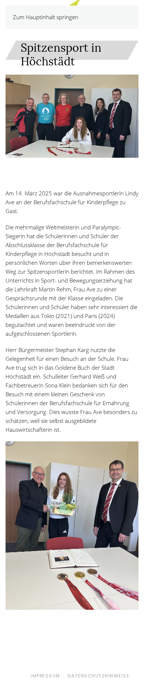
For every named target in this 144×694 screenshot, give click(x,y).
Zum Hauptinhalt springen (45, 17)
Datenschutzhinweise (99, 676)
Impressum (45, 676)
